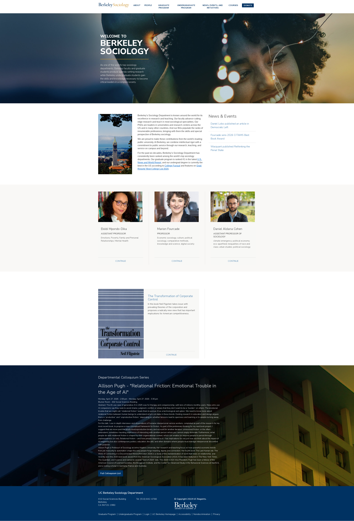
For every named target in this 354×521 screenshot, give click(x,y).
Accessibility (184, 514)
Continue (120, 261)
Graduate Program (163, 6)
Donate (248, 5)
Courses (233, 5)
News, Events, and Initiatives (213, 6)
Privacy (216, 514)
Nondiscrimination (201, 514)
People (148, 5)
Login (146, 514)
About (136, 5)
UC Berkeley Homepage (164, 514)
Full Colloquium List (110, 473)
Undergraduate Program (186, 6)
